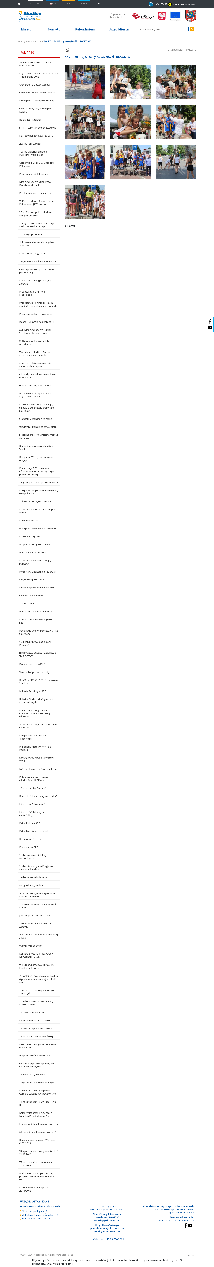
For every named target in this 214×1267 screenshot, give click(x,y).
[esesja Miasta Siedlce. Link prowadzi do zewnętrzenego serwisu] (143, 15)
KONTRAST (163, 4)
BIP (54, 3)
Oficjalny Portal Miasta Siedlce (117, 16)
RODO (191, 1255)
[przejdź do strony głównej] (19, 3)
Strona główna (24, 41)
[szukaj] (192, 29)
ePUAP (84, 3)
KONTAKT (35, 3)
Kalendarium (85, 29)
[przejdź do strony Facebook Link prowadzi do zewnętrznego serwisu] (186, 1225)
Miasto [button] (26, 29)
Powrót (71, 225)
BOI (68, 3)
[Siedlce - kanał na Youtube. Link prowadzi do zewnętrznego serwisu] (210, 327)
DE (107, 3)
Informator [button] (53, 29)
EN (103, 3)
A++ (192, 4)
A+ (188, 4)
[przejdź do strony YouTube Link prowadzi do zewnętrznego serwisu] (190, 1225)
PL (99, 3)
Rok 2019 (37, 41)
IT (111, 3)
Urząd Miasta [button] (118, 29)
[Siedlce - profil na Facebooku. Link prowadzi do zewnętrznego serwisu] (210, 321)
